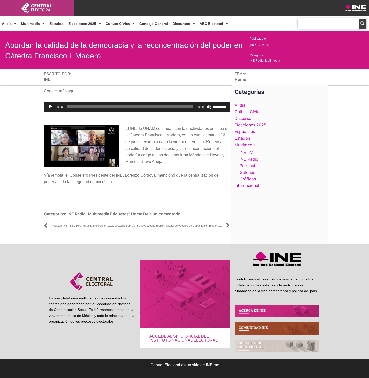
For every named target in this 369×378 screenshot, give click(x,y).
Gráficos (248, 178)
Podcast (247, 165)
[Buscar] (362, 24)
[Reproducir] (50, 106)
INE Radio (257, 60)
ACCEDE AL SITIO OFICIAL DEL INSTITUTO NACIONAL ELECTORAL (183, 338)
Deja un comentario (161, 213)
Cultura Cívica (118, 24)
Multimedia (30, 24)
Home (136, 213)
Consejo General (153, 24)
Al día (7, 24)
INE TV (246, 152)
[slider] (220, 106)
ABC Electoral (211, 24)
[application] (137, 107)
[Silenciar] (209, 106)
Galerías (247, 172)
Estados (56, 24)
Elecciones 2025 (82, 24)
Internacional (247, 185)
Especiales (245, 131)
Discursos (181, 24)
